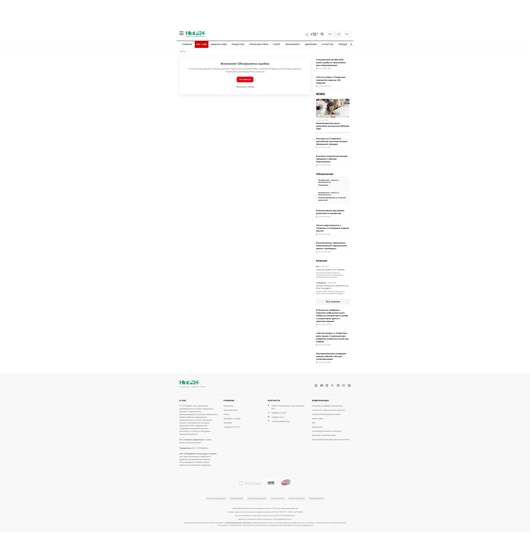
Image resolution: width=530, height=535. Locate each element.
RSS (313, 423)
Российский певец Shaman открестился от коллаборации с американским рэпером (330, 275)
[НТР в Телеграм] (338, 385)
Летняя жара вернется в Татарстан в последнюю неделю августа (332, 228)
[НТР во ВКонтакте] (327, 385)
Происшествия (258, 44)
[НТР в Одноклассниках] (332, 385)
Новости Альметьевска (257, 498)
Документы (317, 427)
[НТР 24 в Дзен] (349, 385)
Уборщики (323, 185)
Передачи (344, 44)
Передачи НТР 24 (232, 427)
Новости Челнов (277, 498)
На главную (245, 79)
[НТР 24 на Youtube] (321, 385)
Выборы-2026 (219, 44)
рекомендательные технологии (238, 523)
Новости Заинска (316, 498)
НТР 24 (182, 51)
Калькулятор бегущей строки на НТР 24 (331, 439)
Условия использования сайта (326, 414)
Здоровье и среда (232, 419)
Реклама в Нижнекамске (324, 435)
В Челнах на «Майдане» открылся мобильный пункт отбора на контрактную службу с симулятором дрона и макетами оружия (332, 316)
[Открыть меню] (181, 33)
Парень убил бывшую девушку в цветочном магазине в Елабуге (330, 292)
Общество (238, 44)
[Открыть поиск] (322, 34)
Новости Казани (236, 498)
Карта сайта (317, 419)
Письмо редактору (280, 421)
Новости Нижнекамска (216, 498)
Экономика (292, 44)
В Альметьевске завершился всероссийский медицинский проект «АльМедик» (331, 246)
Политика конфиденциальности (327, 406)
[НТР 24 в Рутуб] (343, 385)
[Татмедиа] (250, 483)
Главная (187, 44)
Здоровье (311, 44)
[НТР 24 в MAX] (316, 385)
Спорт (276, 44)
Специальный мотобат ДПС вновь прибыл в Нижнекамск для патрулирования (331, 62)
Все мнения (333, 301)
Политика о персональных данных (328, 410)
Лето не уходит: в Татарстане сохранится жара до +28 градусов (330, 80)
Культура (327, 44)
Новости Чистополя (297, 498)
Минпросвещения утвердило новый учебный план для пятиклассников (331, 356)
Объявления (323, 180)
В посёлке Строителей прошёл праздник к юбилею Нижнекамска (332, 159)
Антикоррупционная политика (326, 431)
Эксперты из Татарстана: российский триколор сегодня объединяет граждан (331, 141)
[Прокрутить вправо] (351, 44)
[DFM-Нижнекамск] (271, 483)
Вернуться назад (245, 86)
